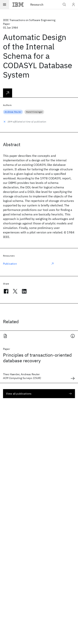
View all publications (18, 393)
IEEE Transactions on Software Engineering (29, 20)
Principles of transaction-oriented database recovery (37, 357)
